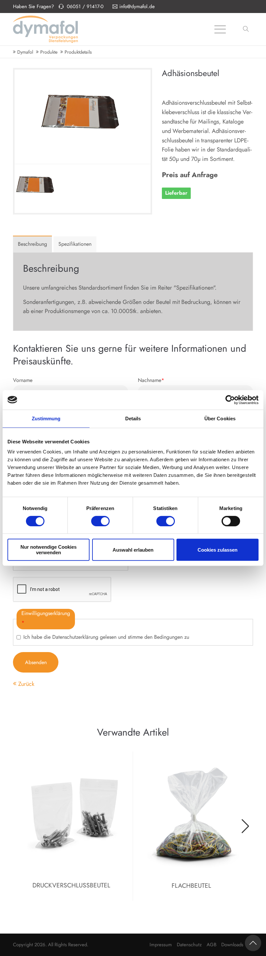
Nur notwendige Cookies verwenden (48, 549)
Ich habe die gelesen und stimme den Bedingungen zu (106, 637)
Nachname (151, 380)
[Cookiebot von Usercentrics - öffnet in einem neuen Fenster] (230, 400)
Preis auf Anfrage (190, 175)
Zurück (26, 684)
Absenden (36, 662)
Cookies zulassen (217, 550)
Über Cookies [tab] (220, 418)
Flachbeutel (191, 885)
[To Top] (253, 943)
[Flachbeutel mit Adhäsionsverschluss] (36, 206)
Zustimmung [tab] (46, 418)
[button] (246, 29)
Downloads (232, 944)
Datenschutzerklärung (75, 637)
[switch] (100, 521)
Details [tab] (133, 418)
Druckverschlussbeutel (71, 885)
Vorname (22, 380)
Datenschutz (189, 944)
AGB (211, 944)
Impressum (161, 944)
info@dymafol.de (137, 6)
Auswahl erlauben (133, 550)
